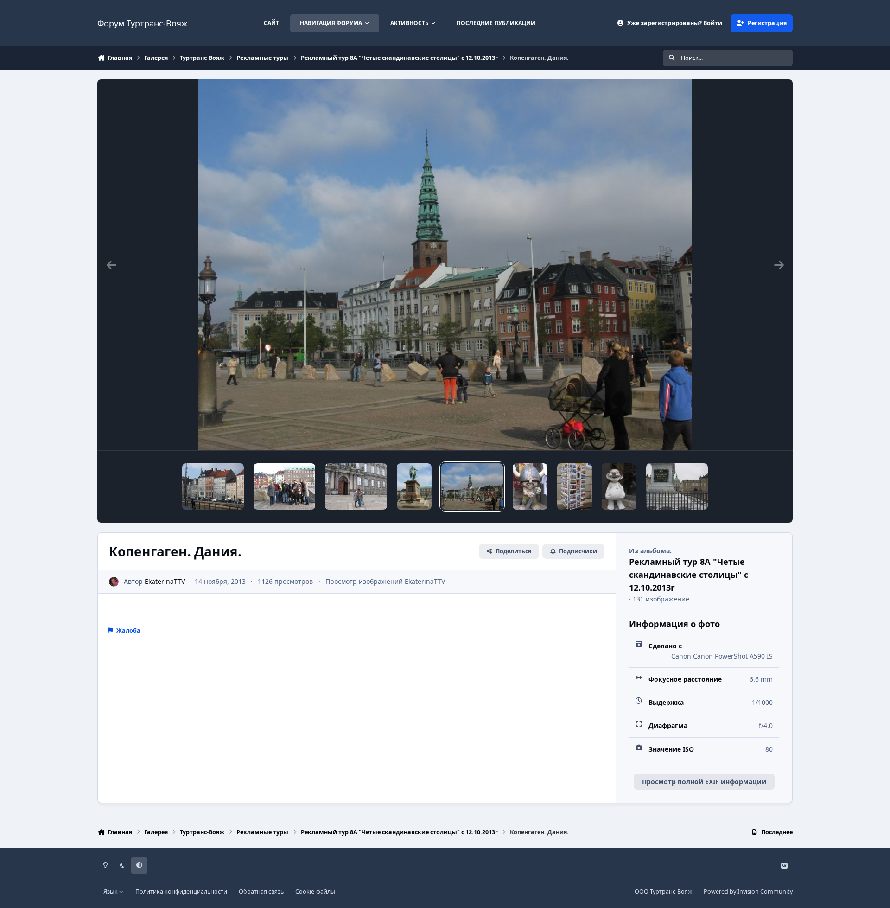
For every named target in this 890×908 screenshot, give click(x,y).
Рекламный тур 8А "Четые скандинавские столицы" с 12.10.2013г (688, 574)
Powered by (748, 891)
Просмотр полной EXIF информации (704, 781)
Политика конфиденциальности (181, 891)
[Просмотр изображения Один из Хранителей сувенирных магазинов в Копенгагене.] (530, 486)
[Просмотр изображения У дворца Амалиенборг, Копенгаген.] (677, 486)
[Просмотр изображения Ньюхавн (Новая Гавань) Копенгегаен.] (213, 486)
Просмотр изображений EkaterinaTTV (385, 581)
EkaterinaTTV (165, 581)
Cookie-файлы (315, 891)
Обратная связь (261, 891)
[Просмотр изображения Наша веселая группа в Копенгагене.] (284, 486)
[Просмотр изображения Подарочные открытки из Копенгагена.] (574, 486)
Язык (111, 891)
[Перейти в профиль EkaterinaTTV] (114, 582)
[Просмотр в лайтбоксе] (445, 264)
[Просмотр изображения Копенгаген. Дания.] (356, 486)
